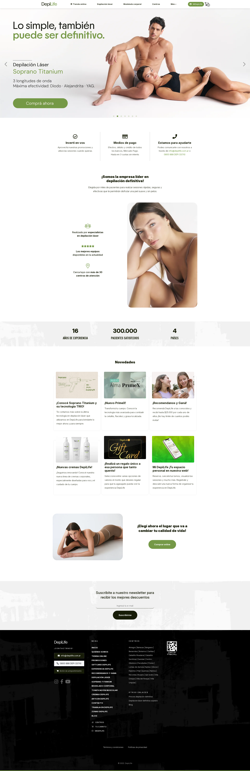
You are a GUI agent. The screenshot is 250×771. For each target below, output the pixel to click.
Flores (151, 663)
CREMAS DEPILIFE (100, 694)
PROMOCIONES (99, 660)
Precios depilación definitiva (141, 697)
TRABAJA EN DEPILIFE (102, 707)
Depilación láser (105, 4)
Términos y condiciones (113, 747)
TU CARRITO (100, 726)
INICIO (95, 647)
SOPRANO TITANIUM (102, 682)
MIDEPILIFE (99, 731)
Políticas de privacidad (137, 747)
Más (173, 4)
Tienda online (79, 4)
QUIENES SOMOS (100, 652)
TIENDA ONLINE (99, 656)
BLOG (94, 716)
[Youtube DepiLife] (67, 681)
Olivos (154, 667)
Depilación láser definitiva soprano (143, 701)
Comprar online (162, 544)
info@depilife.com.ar (70, 655)
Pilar (138, 671)
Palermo (132, 671)
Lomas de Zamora (136, 667)
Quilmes (145, 671)
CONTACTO (97, 703)
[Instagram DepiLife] (56, 681)
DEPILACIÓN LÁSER (101, 677)
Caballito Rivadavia (136, 655)
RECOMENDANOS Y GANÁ (104, 673)
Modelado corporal (132, 4)
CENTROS (99, 722)
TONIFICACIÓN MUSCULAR (105, 690)
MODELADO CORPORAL (103, 686)
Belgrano (149, 647)
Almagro (132, 647)
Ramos (153, 671)
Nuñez (148, 667)
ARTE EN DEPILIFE (100, 699)
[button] (113, 116)
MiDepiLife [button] (197, 4)
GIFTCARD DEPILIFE (101, 664)
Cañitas (151, 651)
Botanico (142, 651)
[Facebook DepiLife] (61, 681)
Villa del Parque (142, 679)
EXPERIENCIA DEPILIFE (102, 669)
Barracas (140, 647)
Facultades (142, 663)
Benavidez (133, 651)
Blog (131, 705)
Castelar (141, 659)
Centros (156, 4)
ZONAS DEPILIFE (99, 711)
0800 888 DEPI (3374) (70, 663)
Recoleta (132, 675)
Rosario (141, 675)
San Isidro (149, 675)
